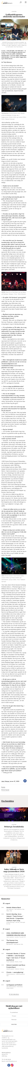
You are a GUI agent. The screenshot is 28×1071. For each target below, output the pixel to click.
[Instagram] (12, 1066)
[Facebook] (9, 1066)
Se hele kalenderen (14, 994)
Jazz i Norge (5, 781)
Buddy (3, 787)
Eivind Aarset (5, 790)
